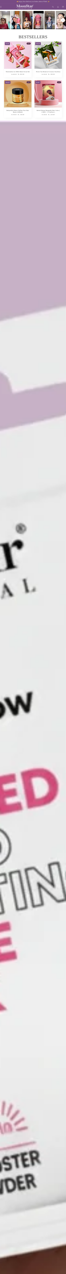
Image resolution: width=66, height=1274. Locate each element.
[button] (53, 7)
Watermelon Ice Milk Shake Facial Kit (18, 71)
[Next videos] (63, 20)
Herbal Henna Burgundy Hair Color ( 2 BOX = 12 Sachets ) (48, 111)
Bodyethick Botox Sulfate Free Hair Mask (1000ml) (18, 111)
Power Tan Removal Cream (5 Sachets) (48, 71)
